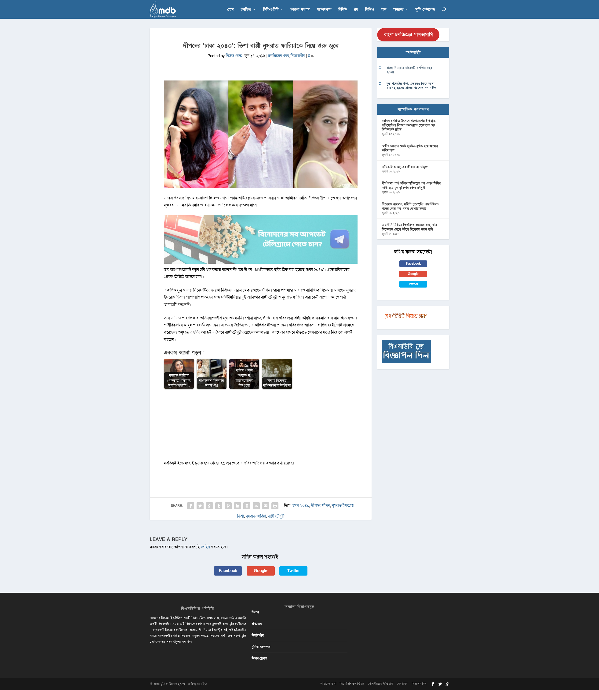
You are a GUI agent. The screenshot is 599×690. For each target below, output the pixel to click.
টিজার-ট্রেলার (259, 658)
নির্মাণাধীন (298, 55)
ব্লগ (356, 9)
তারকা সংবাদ (300, 9)
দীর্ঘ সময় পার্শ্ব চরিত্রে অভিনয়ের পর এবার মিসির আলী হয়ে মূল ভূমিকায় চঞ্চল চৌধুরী (411, 185)
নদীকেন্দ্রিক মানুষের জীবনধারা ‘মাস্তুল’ (405, 167)
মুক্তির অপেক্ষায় (261, 647)
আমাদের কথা (328, 684)
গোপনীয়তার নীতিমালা (380, 684)
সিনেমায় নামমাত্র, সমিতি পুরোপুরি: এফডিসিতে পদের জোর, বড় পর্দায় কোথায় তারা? (410, 206)
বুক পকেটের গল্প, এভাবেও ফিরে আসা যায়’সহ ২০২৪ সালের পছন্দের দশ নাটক (411, 85)
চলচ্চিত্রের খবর (278, 55)
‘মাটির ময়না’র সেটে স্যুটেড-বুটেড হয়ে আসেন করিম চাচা (410, 148)
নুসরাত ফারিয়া (256, 516)
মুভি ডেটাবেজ (425, 9)
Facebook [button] (228, 570)
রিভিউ (342, 9)
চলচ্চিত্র (246, 9)
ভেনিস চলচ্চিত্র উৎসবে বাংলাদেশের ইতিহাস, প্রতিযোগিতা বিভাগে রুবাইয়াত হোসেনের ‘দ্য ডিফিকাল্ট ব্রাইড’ (409, 125)
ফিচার (255, 612)
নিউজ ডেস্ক (234, 55)
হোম (230, 9)
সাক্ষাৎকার (324, 9)
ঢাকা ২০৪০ (300, 505)
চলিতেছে (257, 623)
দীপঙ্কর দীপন (320, 505)
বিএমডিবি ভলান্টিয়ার (352, 684)
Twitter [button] (293, 570)
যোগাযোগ (402, 684)
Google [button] (260, 570)
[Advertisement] (261, 427)
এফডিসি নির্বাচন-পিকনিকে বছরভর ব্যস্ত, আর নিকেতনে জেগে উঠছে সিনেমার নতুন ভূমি (409, 227)
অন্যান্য (398, 9)
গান (383, 9)
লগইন (205, 547)
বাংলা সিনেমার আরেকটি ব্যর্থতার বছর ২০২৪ (409, 70)
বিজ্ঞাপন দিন (419, 684)
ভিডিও (369, 9)
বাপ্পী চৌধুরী (276, 516)
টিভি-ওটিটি (270, 9)
